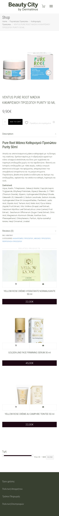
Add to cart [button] (15, 285)
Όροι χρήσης (8, 481)
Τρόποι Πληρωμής (11, 496)
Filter (49, 457)
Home (4, 21)
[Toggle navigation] (51, 6)
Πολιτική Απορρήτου (12, 489)
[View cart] (43, 6)
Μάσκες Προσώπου (42, 238)
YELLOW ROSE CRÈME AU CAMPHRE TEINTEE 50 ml (29, 414)
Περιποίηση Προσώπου (19, 21)
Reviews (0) (7, 231)
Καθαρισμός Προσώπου (23, 238)
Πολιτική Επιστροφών (13, 504)
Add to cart (15, 122)
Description (7, 134)
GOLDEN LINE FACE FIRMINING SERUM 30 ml (29, 352)
